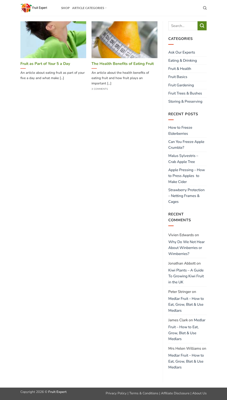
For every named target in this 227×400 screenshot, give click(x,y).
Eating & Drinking (182, 60)
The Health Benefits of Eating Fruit (123, 63)
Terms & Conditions (143, 393)
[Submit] (202, 25)
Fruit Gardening (181, 85)
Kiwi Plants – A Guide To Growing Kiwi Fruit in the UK (186, 276)
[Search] (205, 8)
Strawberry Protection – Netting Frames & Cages (186, 195)
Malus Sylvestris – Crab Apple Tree (183, 158)
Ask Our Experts (181, 52)
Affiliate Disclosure (175, 393)
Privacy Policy (116, 393)
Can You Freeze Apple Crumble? (186, 144)
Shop (65, 8)
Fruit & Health (179, 68)
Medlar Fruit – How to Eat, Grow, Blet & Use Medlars (186, 304)
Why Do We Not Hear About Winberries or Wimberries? (186, 247)
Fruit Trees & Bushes (185, 93)
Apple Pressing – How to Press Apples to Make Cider (186, 175)
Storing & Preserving (185, 101)
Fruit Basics (177, 76)
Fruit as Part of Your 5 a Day (45, 63)
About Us (199, 393)
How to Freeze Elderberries (180, 130)
